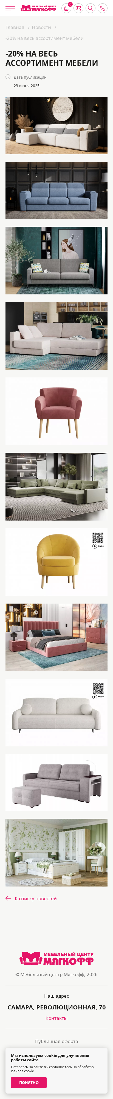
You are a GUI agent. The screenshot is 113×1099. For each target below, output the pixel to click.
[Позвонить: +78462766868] (103, 8)
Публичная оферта (56, 1041)
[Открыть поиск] (90, 8)
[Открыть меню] (10, 8)
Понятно (29, 1082)
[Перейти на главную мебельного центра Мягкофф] (38, 8)
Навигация (78, 8)
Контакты (56, 1018)
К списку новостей (36, 898)
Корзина (70, 5)
